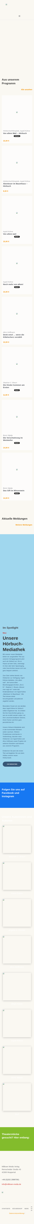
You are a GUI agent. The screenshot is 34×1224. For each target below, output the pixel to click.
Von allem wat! (9, 234)
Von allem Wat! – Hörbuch (15, 133)
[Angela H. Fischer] (17, 913)
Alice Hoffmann (9, 332)
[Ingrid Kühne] (17, 1023)
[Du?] (17, 1097)
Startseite (6, 1208)
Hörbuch (17, 136)
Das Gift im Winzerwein (13, 491)
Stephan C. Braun (10, 383)
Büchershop (17, 1208)
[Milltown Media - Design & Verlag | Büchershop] (17, 5)
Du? (17, 1114)
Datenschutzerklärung (16, 1213)
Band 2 (17, 287)
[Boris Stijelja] (17, 1060)
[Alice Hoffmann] (17, 949)
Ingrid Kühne (25, 131)
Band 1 (17, 236)
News (26, 1208)
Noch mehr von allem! (13, 284)
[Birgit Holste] (17, 986)
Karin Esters (17, 893)
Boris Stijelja (8, 435)
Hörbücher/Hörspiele (11, 131)
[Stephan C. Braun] (17, 839)
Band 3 (17, 493)
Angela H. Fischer (17, 930)
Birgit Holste (17, 1004)
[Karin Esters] (17, 876)
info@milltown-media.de (11, 1184)
